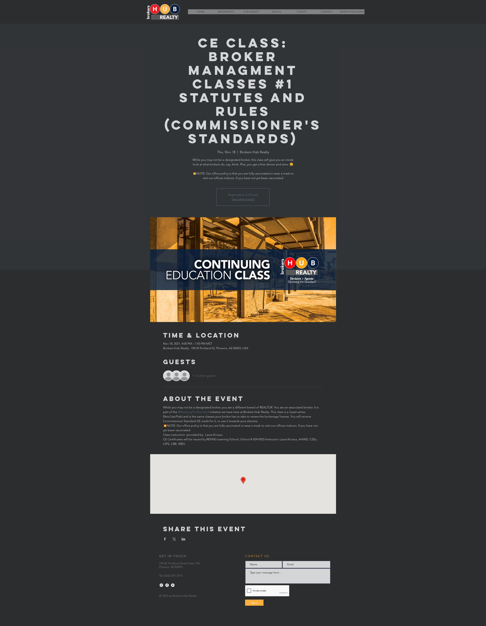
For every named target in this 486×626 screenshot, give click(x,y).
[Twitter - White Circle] (172, 585)
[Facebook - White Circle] (167, 585)
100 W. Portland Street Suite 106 (179, 563)
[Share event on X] (174, 539)
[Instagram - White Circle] (161, 585)
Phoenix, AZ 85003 (170, 567)
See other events (243, 199)
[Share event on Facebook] (165, 539)
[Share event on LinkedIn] (183, 539)
